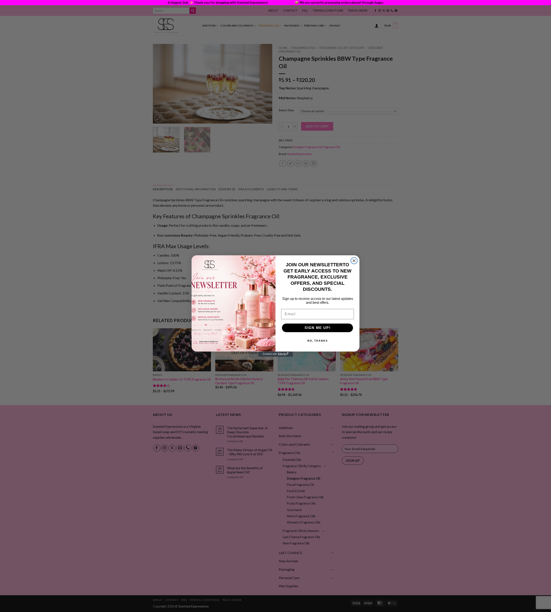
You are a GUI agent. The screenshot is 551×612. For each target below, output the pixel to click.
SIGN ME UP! (318, 328)
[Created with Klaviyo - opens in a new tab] (275, 354)
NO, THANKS (317, 340)
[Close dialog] (354, 260)
